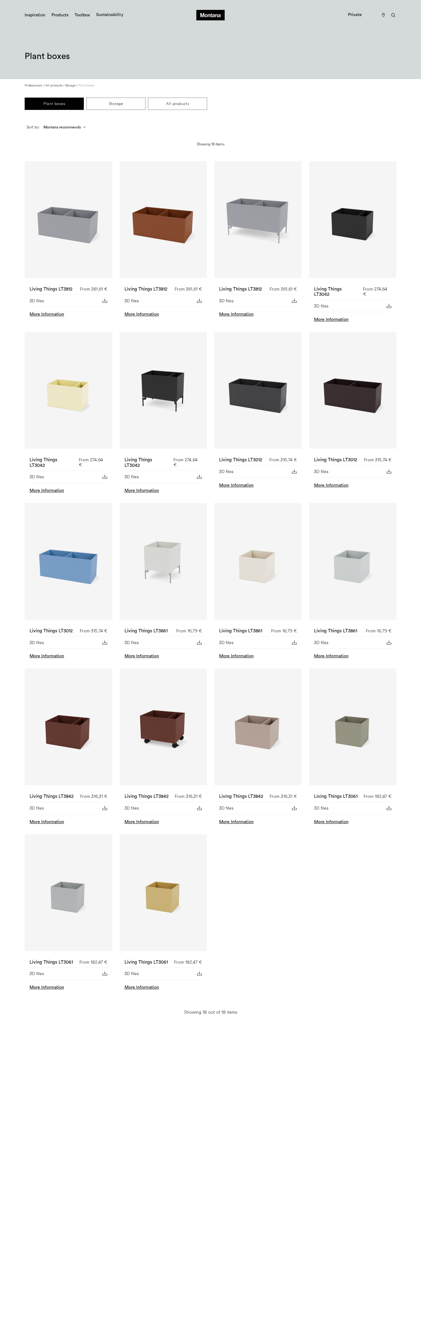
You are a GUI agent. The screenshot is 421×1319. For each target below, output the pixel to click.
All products (53, 85)
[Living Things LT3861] (163, 564)
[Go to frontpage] (210, 15)
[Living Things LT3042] (353, 222)
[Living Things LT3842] (68, 729)
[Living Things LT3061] (353, 729)
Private (355, 15)
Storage (70, 85)
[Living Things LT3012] (258, 393)
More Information (47, 314)
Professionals (33, 85)
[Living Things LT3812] (68, 222)
